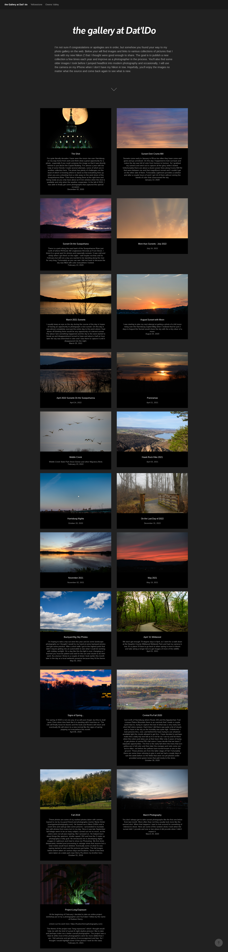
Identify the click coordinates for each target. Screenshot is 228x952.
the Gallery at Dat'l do (16, 4)
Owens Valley (52, 4)
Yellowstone (36, 4)
